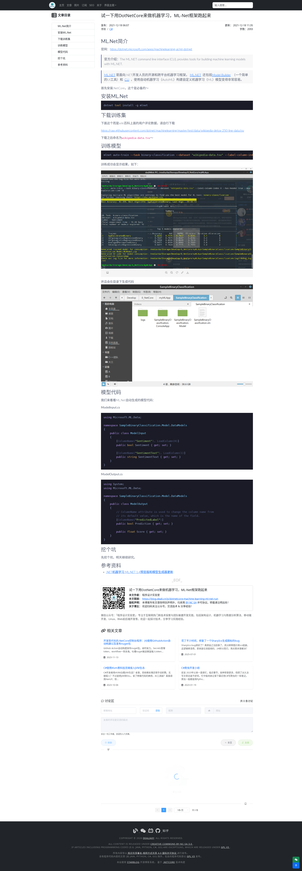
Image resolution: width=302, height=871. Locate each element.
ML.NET (109, 75)
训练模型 (63, 45)
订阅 (84, 5)
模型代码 (63, 52)
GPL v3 (225, 847)
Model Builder (221, 75)
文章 (69, 5)
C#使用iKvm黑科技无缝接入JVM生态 (124, 668)
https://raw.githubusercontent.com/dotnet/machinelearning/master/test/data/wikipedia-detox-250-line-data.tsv (172, 130)
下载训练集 (64, 39)
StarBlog (133, 862)
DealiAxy (148, 838)
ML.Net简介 (64, 26)
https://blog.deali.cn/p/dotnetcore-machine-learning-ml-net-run (180, 598)
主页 (61, 5)
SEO (91, 5)
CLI (127, 79)
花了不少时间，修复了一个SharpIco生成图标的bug (210, 640)
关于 (99, 5)
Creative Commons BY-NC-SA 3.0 (172, 843)
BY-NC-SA (191, 602)
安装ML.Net (64, 32)
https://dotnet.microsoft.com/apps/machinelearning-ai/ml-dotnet (151, 49)
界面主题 (109, 5)
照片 (76, 5)
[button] (296, 865)
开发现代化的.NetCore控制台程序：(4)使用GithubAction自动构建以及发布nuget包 (137, 642)
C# (111, 29)
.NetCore (169, 862)
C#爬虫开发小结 (190, 668)
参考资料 (63, 64)
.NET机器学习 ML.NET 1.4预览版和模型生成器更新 (139, 572)
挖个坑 (61, 58)
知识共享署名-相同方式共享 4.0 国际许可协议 (152, 853)
